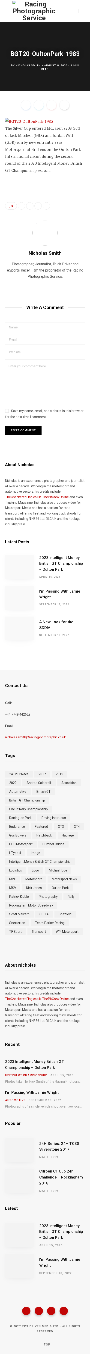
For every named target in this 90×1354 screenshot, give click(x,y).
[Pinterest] (51, 105)
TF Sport (15, 931)
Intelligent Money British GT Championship (40, 861)
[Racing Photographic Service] (33, 11)
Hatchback (44, 835)
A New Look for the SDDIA (56, 625)
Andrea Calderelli (39, 783)
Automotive (18, 791)
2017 (42, 774)
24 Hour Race (19, 774)
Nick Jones (34, 888)
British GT (43, 791)
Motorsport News (64, 879)
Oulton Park (60, 888)
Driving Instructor (54, 818)
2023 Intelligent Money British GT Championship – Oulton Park (61, 563)
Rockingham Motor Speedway (31, 905)
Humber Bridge (53, 844)
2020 (13, 783)
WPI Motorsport (67, 931)
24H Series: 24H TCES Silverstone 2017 (59, 1146)
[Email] (64, 105)
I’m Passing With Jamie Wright (59, 594)
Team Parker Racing (50, 923)
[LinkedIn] (38, 206)
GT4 (77, 826)
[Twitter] (39, 1311)
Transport (39, 931)
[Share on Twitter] (39, 105)
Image (35, 853)
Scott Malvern (19, 914)
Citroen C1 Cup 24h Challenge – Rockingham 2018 (61, 1177)
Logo (35, 870)
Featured (41, 826)
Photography (48, 896)
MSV (12, 888)
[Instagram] (51, 1311)
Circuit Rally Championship (28, 809)
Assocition (69, 783)
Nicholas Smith (28, 65)
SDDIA (44, 914)
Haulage (68, 835)
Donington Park (20, 818)
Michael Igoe (58, 870)
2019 (59, 774)
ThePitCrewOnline (55, 497)
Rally (71, 896)
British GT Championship (27, 800)
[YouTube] (64, 1311)
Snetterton (17, 923)
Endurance (17, 826)
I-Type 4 (15, 853)
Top (46, 1344)
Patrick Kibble (19, 896)
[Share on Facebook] (26, 105)
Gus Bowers (18, 835)
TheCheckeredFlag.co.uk (23, 497)
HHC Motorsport (21, 844)
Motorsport (33, 879)
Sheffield (65, 914)
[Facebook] (26, 1311)
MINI (12, 879)
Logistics (15, 870)
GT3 (61, 826)
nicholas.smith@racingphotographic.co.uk (35, 737)
